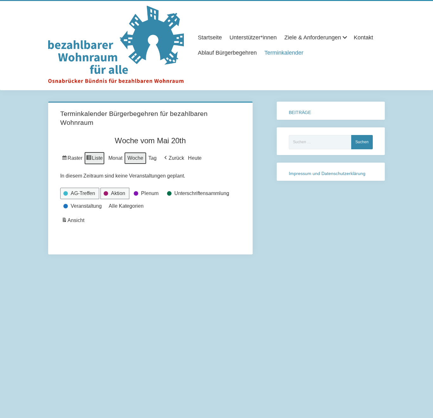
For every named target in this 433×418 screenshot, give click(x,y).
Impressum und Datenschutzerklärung (327, 173)
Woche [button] (135, 158)
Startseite (210, 37)
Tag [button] (152, 158)
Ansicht (73, 222)
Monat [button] (115, 158)
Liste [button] (94, 159)
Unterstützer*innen (253, 37)
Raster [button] (72, 159)
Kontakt (363, 37)
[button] (173, 158)
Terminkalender (283, 53)
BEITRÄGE (300, 112)
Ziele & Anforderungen (312, 37)
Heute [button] (195, 158)
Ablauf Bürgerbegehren (227, 53)
